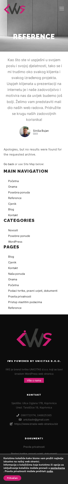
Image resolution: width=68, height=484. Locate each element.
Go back (9, 164)
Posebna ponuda (19, 192)
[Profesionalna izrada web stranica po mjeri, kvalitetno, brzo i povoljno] (14, 8)
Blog (11, 209)
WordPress (15, 241)
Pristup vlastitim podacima (25, 302)
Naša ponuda (16, 273)
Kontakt (13, 215)
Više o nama (34, 380)
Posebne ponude (19, 236)
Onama (12, 186)
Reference (15, 198)
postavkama (58, 468)
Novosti (13, 230)
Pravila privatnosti (19, 296)
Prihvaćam (12, 478)
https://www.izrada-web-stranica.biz (36, 423)
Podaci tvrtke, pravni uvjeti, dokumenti (32, 290)
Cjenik (12, 203)
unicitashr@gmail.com (36, 419)
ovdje (50, 471)
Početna (13, 181)
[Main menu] (61, 8)
